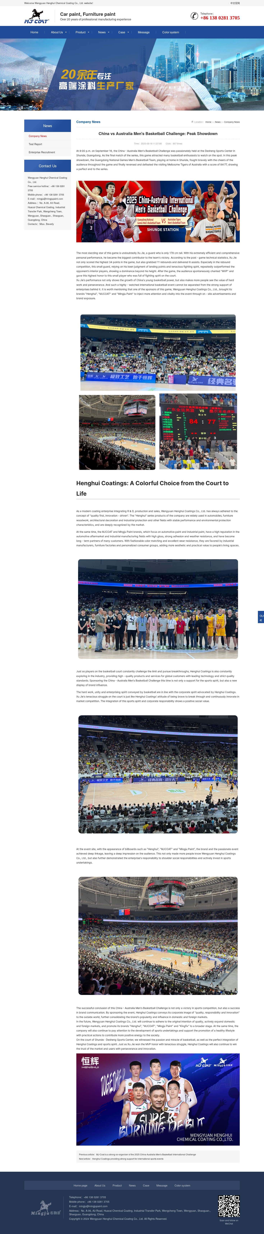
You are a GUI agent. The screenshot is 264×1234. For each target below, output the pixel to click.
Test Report (35, 144)
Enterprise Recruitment (42, 152)
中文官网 (235, 3)
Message (144, 32)
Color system (170, 32)
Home (34, 32)
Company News (38, 136)
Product (80, 32)
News (102, 32)
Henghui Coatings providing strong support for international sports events (127, 1158)
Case (121, 32)
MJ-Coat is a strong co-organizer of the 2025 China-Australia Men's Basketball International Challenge (146, 1154)
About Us (57, 32)
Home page (80, 1185)
